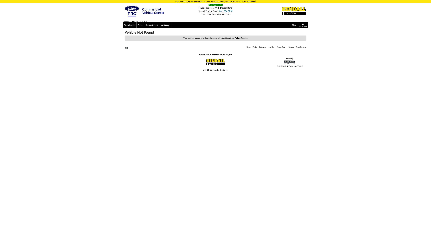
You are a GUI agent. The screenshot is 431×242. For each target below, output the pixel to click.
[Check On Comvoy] (127, 48)
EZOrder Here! (250, 1)
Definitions (262, 47)
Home (249, 47)
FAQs (255, 47)
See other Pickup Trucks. (236, 38)
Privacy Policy (281, 47)
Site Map (271, 47)
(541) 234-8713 (225, 11)
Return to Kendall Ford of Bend (136, 21)
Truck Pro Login (301, 47)
